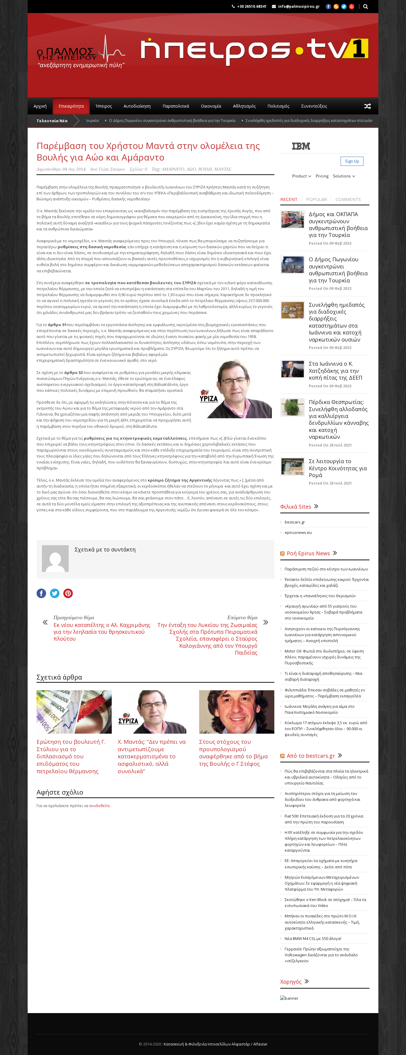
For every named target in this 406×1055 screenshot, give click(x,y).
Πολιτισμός (278, 106)
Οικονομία (211, 106)
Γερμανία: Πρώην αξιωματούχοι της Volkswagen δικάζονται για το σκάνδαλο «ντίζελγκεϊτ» (321, 954)
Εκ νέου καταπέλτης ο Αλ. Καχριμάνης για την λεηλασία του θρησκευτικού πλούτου (101, 631)
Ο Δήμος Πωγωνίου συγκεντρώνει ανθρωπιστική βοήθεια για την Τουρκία (148, 120)
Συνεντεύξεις (314, 106)
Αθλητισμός (244, 106)
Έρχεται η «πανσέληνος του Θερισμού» (320, 595)
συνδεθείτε (99, 805)
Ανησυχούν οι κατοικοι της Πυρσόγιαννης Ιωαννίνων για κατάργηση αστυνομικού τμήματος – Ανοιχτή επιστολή (322, 634)
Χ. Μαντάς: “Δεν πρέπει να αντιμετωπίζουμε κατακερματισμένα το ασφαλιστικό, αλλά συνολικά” (152, 756)
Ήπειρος (104, 106)
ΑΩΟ (191, 169)
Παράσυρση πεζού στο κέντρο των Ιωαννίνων (326, 569)
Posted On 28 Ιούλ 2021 (330, 445)
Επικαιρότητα (71, 106)
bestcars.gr (295, 522)
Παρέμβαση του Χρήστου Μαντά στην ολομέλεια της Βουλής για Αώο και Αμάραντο (148, 151)
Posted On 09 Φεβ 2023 (330, 243)
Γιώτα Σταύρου (112, 169)
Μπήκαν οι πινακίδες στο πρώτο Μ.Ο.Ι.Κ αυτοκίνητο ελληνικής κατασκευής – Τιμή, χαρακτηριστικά (322, 921)
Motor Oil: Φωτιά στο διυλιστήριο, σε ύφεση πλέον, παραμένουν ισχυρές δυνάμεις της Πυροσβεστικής (324, 657)
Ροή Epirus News (308, 553)
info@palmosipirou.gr (299, 6)
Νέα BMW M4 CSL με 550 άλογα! (313, 938)
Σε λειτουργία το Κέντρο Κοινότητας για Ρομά (338, 468)
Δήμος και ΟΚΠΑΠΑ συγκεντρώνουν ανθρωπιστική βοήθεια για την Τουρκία (338, 224)
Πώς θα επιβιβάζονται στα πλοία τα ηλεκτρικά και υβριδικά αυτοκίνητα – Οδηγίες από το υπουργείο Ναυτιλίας (326, 777)
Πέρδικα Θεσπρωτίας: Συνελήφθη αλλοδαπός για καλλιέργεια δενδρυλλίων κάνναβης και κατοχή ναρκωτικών (339, 419)
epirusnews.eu (298, 532)
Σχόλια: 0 (138, 169)
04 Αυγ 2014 (74, 169)
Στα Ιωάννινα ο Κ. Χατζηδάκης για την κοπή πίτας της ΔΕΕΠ (335, 370)
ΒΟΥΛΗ (205, 169)
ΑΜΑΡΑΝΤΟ (173, 169)
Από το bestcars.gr (311, 755)
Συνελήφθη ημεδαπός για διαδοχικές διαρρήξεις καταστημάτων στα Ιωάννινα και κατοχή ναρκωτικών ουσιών (337, 322)
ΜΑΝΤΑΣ (222, 169)
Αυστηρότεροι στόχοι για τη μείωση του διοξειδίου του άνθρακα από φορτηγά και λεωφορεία (322, 799)
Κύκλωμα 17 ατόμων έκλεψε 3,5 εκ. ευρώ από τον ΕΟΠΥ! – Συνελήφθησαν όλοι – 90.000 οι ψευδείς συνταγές (326, 728)
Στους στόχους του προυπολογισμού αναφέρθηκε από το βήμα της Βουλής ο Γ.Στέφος (233, 753)
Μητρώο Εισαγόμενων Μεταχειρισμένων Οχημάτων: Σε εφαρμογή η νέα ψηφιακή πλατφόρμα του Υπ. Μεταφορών (322, 883)
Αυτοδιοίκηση (137, 106)
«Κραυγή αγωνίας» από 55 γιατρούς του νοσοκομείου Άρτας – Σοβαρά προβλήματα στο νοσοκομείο (323, 612)
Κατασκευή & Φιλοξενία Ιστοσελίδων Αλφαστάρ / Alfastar (215, 1044)
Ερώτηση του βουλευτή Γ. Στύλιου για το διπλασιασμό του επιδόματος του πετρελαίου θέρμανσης (71, 756)
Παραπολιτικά (176, 106)
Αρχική (40, 106)
